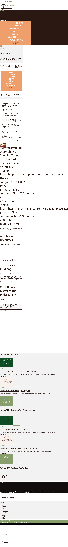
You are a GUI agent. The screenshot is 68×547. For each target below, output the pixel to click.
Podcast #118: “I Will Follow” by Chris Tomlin (14, 522)
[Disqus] (11, 320)
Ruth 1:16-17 (4, 104)
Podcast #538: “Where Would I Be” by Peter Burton (18, 449)
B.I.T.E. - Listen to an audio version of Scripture (10, 306)
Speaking (4, 16)
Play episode (3, 20)
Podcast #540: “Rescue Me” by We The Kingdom (17, 410)
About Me (4, 509)
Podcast (4, 6)
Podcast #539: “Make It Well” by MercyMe (15, 429)
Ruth (5, 310)
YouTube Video (13, 260)
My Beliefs (6, 9)
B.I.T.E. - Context (8, 305)
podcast (2, 10)
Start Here (4, 11)
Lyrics (3, 257)
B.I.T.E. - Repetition (13, 309)
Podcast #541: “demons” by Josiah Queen (15, 391)
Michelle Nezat (5, 19)
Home (3, 505)
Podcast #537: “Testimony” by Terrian (14, 468)
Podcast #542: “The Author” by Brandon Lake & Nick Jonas (21, 371)
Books (3, 508)
